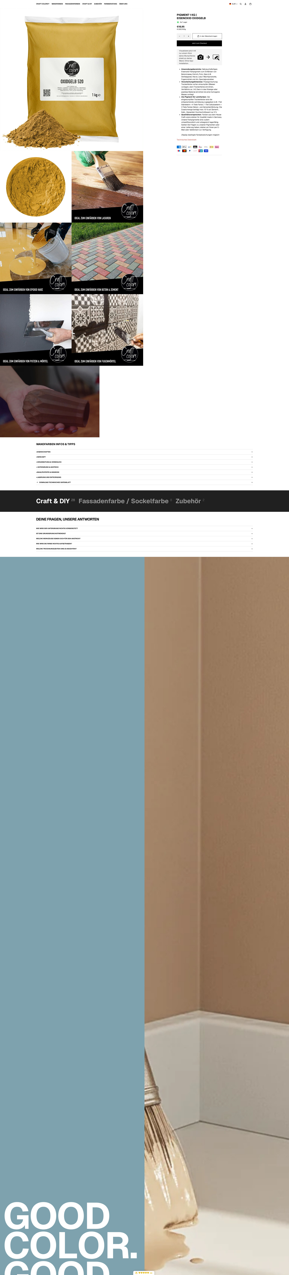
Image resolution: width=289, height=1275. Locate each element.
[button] (143, 1273)
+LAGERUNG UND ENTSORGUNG (48, 477)
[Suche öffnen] (240, 3)
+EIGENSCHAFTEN (43, 452)
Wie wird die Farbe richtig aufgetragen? (54, 544)
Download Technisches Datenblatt (55, 482)
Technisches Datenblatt (186, 140)
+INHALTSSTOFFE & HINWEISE (47, 472)
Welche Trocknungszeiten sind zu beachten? (56, 549)
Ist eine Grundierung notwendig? (51, 533)
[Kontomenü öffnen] (245, 3)
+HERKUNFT (41, 457)
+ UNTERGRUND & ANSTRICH (47, 467)
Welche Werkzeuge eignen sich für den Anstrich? (58, 539)
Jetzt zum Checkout (199, 43)
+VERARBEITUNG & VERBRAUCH (48, 462)
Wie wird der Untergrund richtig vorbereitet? (57, 528)
